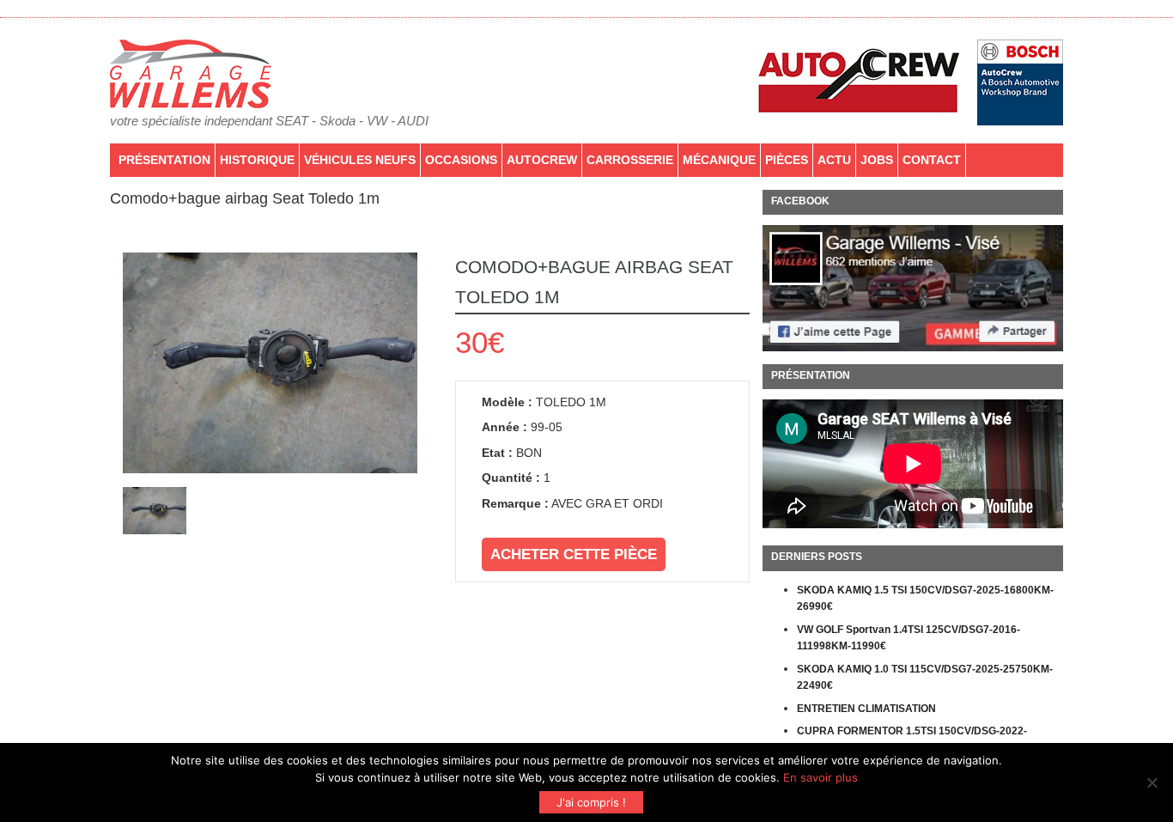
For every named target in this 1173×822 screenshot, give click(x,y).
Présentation (164, 160)
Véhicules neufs (360, 160)
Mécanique (719, 160)
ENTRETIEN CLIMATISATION (866, 709)
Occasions (461, 160)
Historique (257, 160)
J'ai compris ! (591, 802)
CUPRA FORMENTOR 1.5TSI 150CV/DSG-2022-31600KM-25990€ (912, 739)
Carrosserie (629, 160)
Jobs (876, 160)
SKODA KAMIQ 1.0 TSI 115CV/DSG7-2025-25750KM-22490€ (925, 677)
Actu (834, 160)
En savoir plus (820, 777)
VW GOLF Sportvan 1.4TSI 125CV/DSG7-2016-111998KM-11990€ (908, 638)
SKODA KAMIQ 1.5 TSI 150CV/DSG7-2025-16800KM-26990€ (925, 598)
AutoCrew (542, 160)
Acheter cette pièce (573, 554)
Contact (932, 160)
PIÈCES (786, 160)
